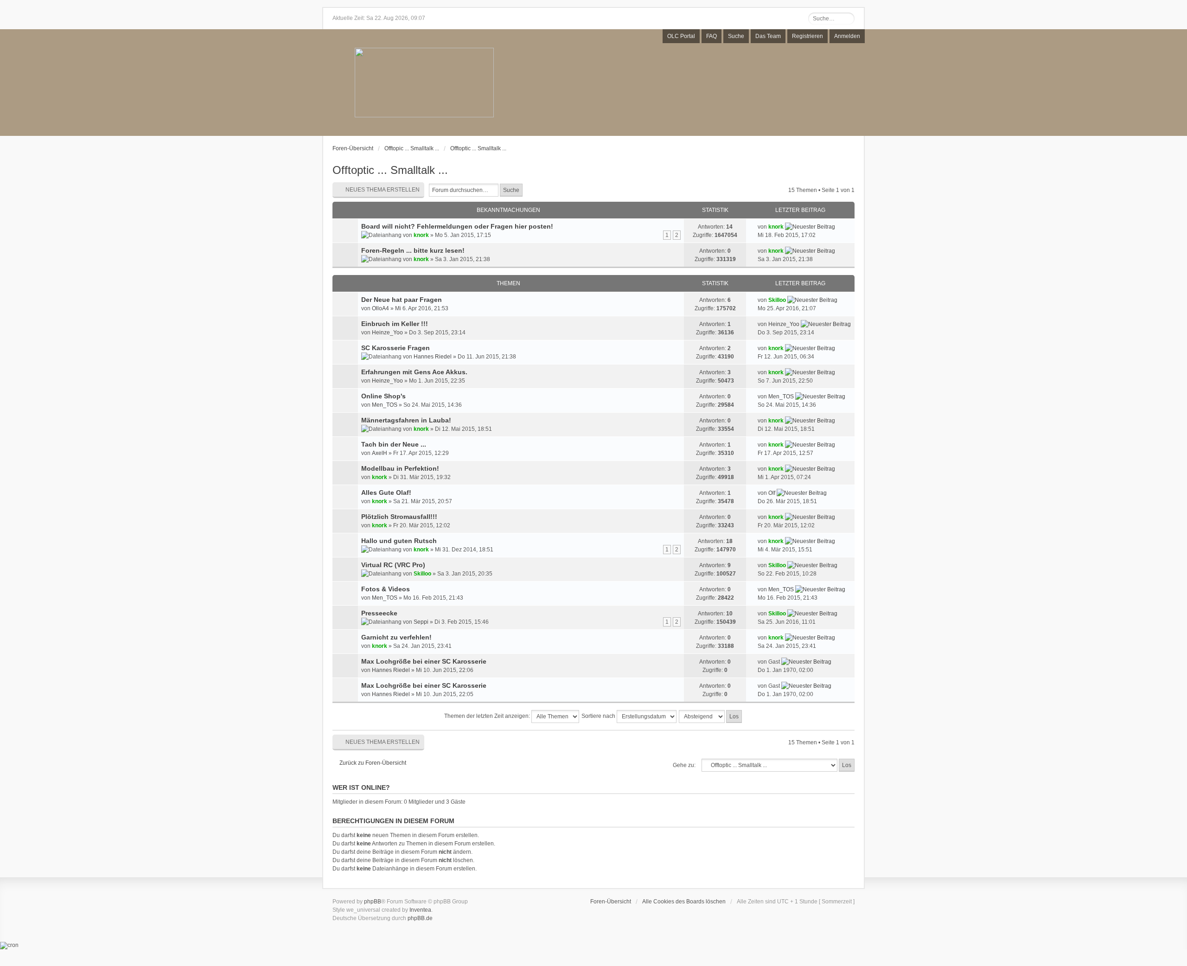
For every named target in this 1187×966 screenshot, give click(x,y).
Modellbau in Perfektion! (400, 468)
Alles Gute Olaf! (386, 492)
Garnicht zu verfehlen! (396, 637)
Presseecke (379, 613)
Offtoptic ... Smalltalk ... (478, 148)
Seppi (421, 622)
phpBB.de (420, 918)
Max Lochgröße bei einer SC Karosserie (423, 661)
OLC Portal (681, 36)
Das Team (768, 36)
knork (421, 235)
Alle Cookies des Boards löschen (684, 901)
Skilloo (777, 300)
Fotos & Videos (385, 589)
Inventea (420, 910)
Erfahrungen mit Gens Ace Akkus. (414, 372)
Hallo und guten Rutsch (399, 540)
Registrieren (807, 36)
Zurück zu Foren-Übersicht (372, 763)
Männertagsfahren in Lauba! (406, 420)
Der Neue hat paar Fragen (401, 299)
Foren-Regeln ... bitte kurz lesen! (413, 250)
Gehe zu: (684, 765)
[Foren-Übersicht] (424, 83)
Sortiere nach (599, 716)
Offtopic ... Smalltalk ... (411, 148)
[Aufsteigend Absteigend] (711, 716)
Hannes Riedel (433, 356)
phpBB (372, 901)
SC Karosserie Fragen (395, 348)
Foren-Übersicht (352, 148)
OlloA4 (380, 308)
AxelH (379, 453)
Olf (771, 493)
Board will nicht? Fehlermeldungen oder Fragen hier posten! (457, 226)
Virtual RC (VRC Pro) (393, 565)
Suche (736, 36)
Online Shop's (383, 396)
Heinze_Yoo (387, 332)
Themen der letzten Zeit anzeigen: (487, 716)
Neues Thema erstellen (382, 189)
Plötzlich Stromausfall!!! (399, 516)
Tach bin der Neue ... (393, 444)
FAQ (711, 36)
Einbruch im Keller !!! (394, 323)
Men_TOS (384, 405)
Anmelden (847, 36)
